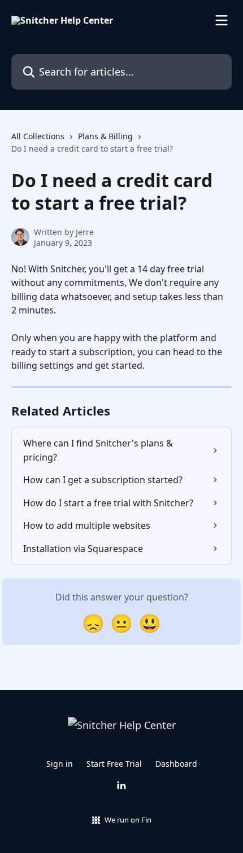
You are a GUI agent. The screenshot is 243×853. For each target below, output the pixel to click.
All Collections (37, 136)
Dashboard (176, 763)
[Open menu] (221, 20)
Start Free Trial (114, 763)
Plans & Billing (105, 136)
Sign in (59, 763)
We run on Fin (128, 820)
